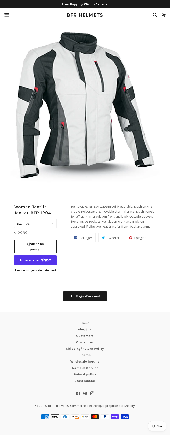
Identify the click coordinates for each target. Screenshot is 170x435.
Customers (85, 336)
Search (85, 355)
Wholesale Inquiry (85, 361)
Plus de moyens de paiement (35, 270)
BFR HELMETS (85, 15)
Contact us (85, 342)
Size (20, 223)
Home (85, 323)
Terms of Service (85, 368)
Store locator (85, 381)
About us (85, 329)
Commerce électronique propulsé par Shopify (102, 406)
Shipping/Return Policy (85, 349)
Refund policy (85, 374)
